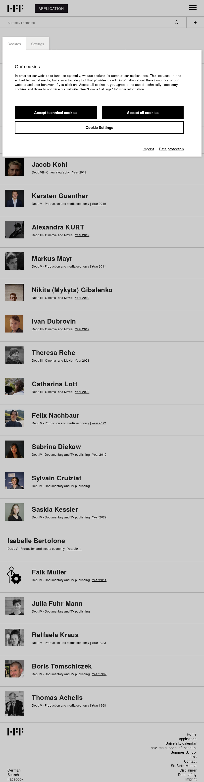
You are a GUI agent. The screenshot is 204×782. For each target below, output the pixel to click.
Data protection (171, 148)
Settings (37, 43)
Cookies (14, 43)
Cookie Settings (99, 127)
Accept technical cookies (55, 112)
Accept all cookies (142, 112)
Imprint (148, 148)
